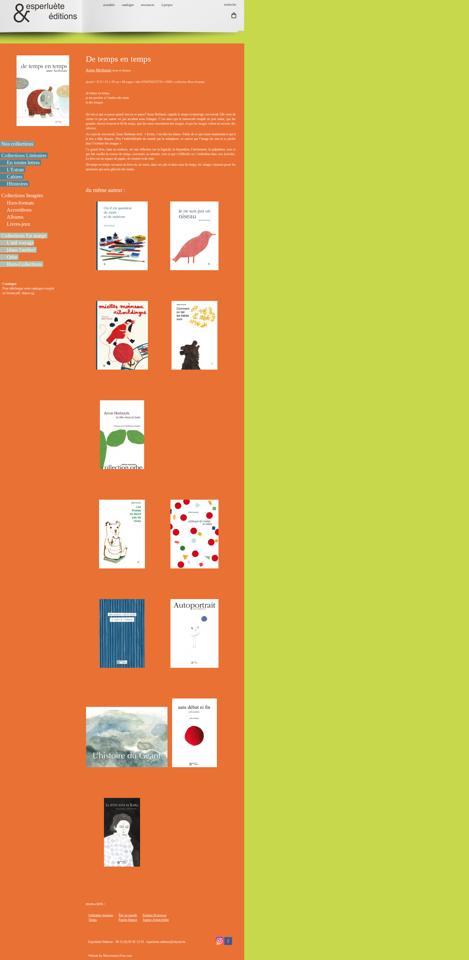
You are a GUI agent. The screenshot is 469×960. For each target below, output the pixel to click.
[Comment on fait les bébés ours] (194, 367)
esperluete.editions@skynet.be (166, 942)
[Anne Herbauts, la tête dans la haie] (122, 466)
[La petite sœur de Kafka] (122, 864)
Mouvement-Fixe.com (117, 956)
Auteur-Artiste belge (155, 920)
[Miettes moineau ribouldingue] (122, 367)
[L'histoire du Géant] (126, 765)
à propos (167, 5)
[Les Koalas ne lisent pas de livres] (122, 566)
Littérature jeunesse (100, 915)
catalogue (128, 5)
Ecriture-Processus (154, 915)
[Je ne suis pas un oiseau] (194, 268)
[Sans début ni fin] (194, 765)
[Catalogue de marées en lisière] (194, 566)
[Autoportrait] (194, 665)
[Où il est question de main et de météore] (122, 268)
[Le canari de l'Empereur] (121, 665)
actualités (109, 5)
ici (32, 293)
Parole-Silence (128, 920)
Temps (92, 920)
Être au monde (128, 915)
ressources (147, 5)
